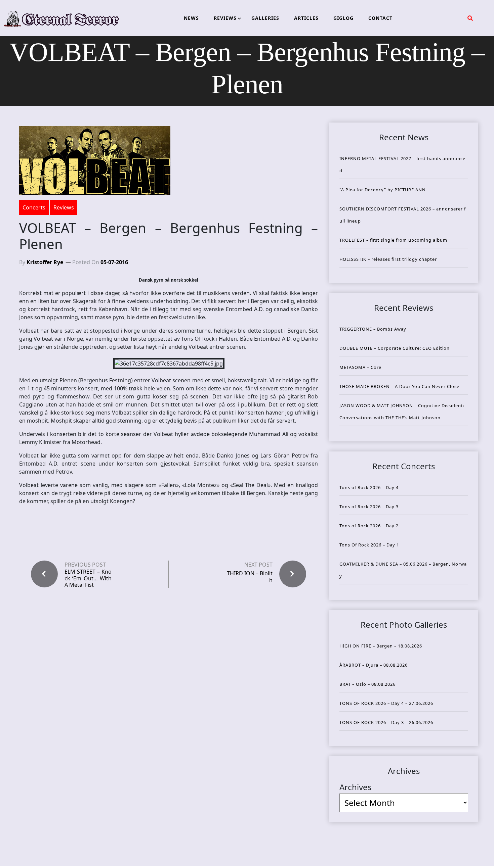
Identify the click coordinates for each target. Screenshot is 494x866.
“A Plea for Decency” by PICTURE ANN (382, 190)
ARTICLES (306, 18)
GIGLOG (343, 18)
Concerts (34, 207)
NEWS (191, 18)
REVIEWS (225, 18)
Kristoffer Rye (45, 262)
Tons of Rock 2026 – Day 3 (369, 506)
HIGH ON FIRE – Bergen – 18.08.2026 (380, 646)
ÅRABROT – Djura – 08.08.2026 (373, 665)
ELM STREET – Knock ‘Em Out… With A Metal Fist (88, 578)
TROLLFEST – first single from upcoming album (393, 240)
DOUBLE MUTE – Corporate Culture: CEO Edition (394, 348)
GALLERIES (265, 18)
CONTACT (380, 18)
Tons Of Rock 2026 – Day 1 (369, 545)
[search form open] (470, 18)
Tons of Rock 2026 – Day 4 (369, 487)
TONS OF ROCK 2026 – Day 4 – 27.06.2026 (386, 703)
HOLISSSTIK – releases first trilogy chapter (388, 259)
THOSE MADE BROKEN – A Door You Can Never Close (399, 386)
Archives (355, 786)
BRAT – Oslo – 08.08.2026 (367, 684)
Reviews (63, 207)
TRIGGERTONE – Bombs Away (372, 329)
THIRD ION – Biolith (250, 576)
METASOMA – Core (360, 367)
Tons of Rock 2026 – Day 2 (369, 526)
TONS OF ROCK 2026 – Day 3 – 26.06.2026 (386, 722)
